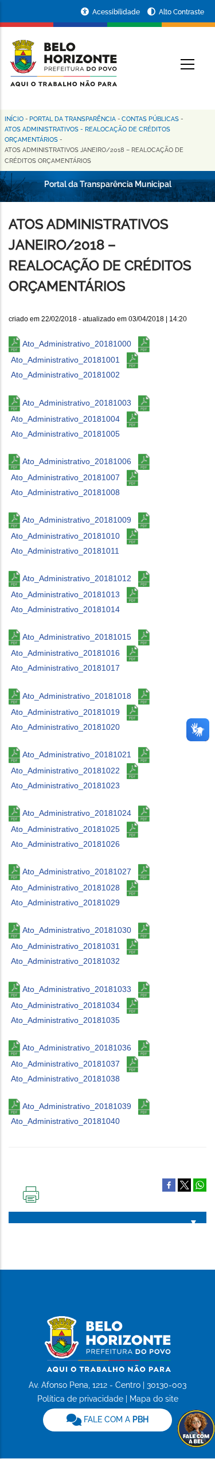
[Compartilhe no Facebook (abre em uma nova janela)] (168, 1184)
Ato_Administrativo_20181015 (76, 636)
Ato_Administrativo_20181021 (76, 754)
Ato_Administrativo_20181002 (65, 374)
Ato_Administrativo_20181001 (65, 359)
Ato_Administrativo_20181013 (65, 594)
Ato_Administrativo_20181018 (76, 695)
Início (14, 119)
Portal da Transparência (72, 119)
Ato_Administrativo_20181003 (76, 402)
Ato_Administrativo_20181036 (76, 1047)
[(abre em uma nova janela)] (184, 1184)
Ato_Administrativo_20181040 (65, 1121)
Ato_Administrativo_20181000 (76, 343)
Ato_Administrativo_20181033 (76, 988)
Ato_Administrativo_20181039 (76, 1106)
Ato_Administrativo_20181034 (65, 1004)
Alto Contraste (181, 12)
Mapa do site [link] (154, 1398)
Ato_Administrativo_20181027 (76, 871)
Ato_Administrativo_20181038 (65, 1078)
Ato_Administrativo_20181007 (65, 477)
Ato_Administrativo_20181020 (65, 727)
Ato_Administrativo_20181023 (65, 785)
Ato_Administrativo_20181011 (65, 550)
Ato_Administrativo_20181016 (65, 652)
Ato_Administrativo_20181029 (65, 902)
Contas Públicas (150, 119)
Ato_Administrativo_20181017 (65, 667)
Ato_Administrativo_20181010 (65, 535)
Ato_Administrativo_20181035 (65, 1020)
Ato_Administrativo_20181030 (76, 930)
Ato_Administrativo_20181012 (76, 578)
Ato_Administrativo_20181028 (65, 887)
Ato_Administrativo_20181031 (65, 946)
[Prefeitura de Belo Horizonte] (63, 56)
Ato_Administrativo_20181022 (65, 770)
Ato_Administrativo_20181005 (65, 433)
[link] (107, 1420)
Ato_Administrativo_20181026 (65, 844)
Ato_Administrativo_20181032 (65, 961)
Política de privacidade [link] (80, 1398)
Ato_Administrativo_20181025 (65, 829)
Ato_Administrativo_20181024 (76, 813)
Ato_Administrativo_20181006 (76, 461)
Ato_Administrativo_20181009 (76, 519)
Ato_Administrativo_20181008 (65, 492)
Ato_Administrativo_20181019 (65, 711)
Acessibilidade (117, 12)
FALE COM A (114, 1419)
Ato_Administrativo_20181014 (65, 609)
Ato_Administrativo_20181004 (65, 418)
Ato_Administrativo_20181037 (65, 1063)
